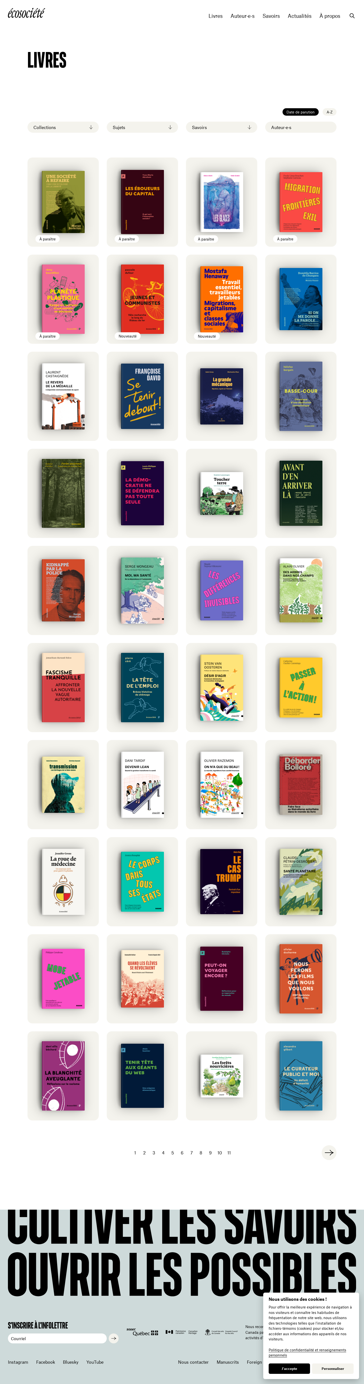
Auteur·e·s (243, 15)
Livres (215, 15)
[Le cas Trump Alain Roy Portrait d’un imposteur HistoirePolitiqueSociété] (221, 881)
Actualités (300, 15)
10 (219, 1152)
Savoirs (271, 15)
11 (229, 1152)
